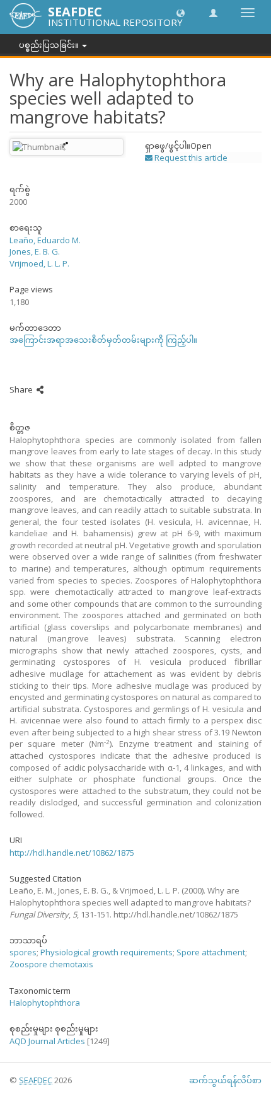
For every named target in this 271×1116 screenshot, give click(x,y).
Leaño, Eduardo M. (45, 240)
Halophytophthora (44, 1002)
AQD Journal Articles (47, 1041)
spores (23, 952)
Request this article (190, 157)
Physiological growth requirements (106, 952)
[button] (181, 12)
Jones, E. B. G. (34, 251)
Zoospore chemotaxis (51, 964)
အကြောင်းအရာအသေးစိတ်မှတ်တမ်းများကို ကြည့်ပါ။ (103, 339)
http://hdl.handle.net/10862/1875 (71, 852)
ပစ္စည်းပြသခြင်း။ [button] (50, 44)
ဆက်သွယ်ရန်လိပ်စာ (225, 1080)
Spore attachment (210, 952)
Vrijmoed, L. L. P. (39, 263)
